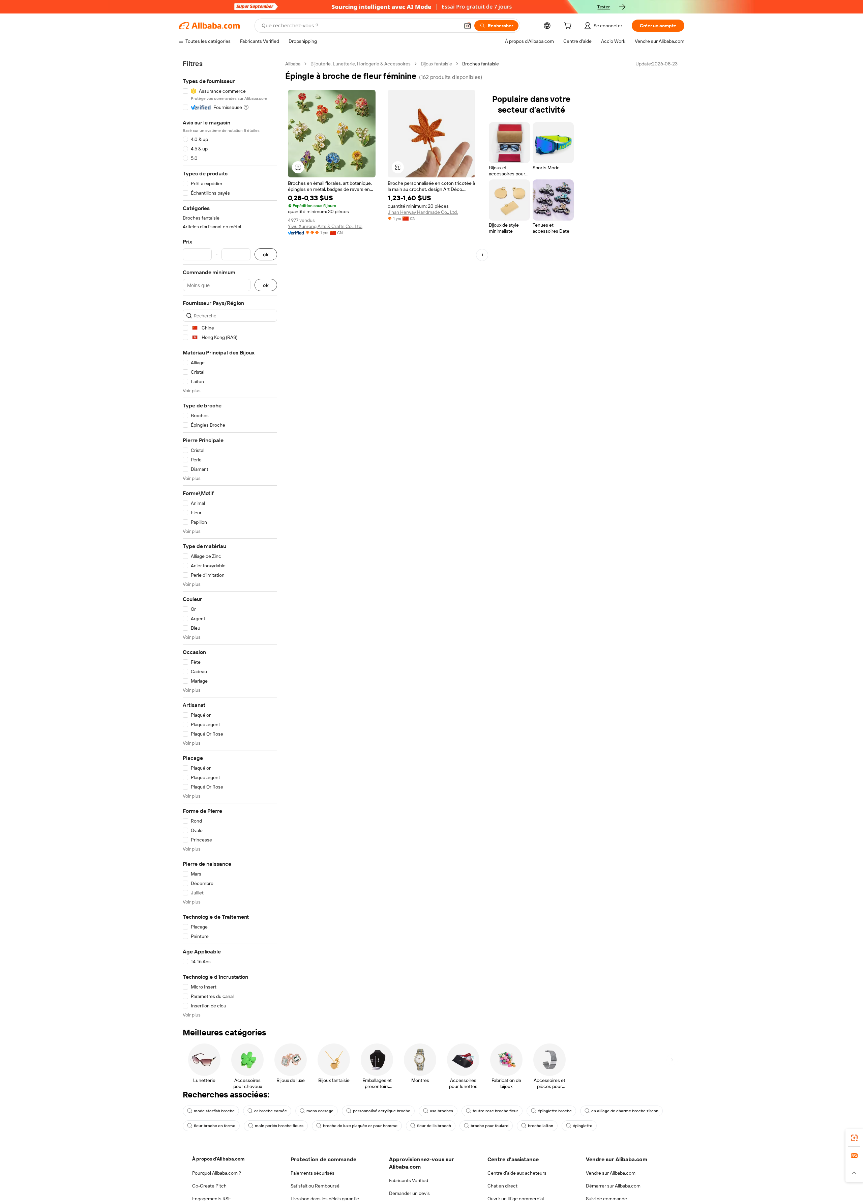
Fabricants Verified (408, 1180)
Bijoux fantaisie (436, 63)
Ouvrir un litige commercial (515, 1198)
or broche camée (270, 1111)
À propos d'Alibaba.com (218, 1159)
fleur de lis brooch (434, 1125)
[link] (854, 1138)
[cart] (569, 26)
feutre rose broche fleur (495, 1111)
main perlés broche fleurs (279, 1125)
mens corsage (319, 1111)
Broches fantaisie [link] (480, 63)
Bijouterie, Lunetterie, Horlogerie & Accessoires (360, 63)
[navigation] (230, 539)
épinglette (582, 1125)
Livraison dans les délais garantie (325, 1198)
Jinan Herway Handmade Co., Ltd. (423, 212)
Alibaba (292, 63)
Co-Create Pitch (209, 1186)
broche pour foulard (489, 1125)
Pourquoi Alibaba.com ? (216, 1173)
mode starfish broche (214, 1111)
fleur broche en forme (214, 1125)
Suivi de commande (606, 1198)
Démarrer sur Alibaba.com (613, 1186)
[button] (468, 26)
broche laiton (540, 1125)
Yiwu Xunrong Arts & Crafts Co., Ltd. (325, 226)
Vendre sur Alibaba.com (610, 1173)
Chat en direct (502, 1186)
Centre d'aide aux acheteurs (516, 1173)
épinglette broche (555, 1111)
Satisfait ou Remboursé (315, 1186)
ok (266, 254)
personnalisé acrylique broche (381, 1111)
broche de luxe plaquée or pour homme (360, 1125)
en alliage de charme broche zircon (624, 1111)
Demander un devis (409, 1193)
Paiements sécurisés (312, 1173)
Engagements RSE (211, 1198)
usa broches (441, 1111)
